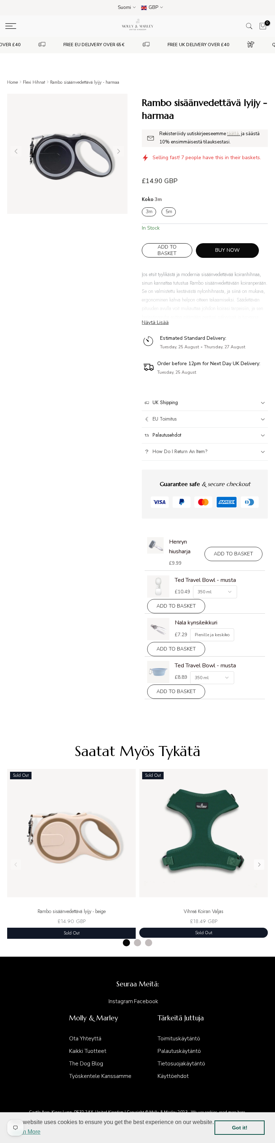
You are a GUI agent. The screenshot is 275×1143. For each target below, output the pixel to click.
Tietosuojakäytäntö (181, 1064)
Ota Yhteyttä (85, 1039)
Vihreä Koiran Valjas (203, 911)
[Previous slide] (16, 864)
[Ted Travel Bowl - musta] (158, 586)
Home (12, 82)
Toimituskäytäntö (179, 1039)
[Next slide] (259, 864)
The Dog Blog (86, 1064)
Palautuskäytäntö (179, 1051)
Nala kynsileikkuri (196, 623)
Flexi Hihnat (34, 82)
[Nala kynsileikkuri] (158, 629)
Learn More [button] (25, 1132)
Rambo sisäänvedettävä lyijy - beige (72, 911)
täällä (233, 134)
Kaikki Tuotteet (87, 1051)
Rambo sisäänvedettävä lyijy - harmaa (84, 82)
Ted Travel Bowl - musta (205, 580)
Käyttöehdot (173, 1076)
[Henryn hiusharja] (155, 545)
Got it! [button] (239, 1127)
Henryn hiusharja (179, 546)
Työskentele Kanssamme (100, 1076)
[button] (118, 151)
